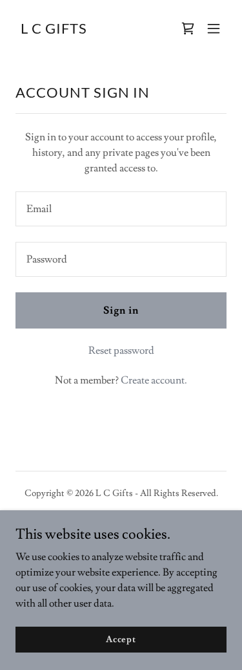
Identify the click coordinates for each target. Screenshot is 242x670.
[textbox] (121, 208)
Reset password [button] (121, 350)
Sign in (121, 310)
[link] (54, 30)
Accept (121, 639)
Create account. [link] (154, 380)
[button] (214, 28)
